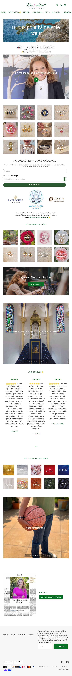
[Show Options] (64, 179)
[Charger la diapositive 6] (38, 361)
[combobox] (34, 179)
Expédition (21, 634)
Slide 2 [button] (37, 447)
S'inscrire (61, 646)
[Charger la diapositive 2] (31, 361)
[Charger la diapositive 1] (29, 361)
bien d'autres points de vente (38, 217)
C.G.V (13, 634)
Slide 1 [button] (35, 447)
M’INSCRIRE (34, 185)
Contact (5, 634)
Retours (30, 634)
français (7, 662)
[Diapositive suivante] (42, 361)
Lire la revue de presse (51, 597)
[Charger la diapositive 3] (33, 361)
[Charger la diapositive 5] (36, 361)
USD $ (18, 662)
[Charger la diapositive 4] (34, 361)
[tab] (35, 447)
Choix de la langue (11, 176)
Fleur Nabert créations (50, 667)
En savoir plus (36, 284)
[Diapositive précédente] (26, 361)
